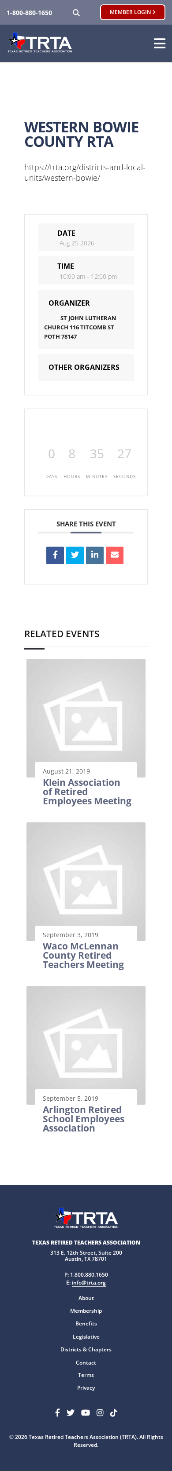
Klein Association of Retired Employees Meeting (87, 791)
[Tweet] (75, 555)
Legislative (86, 1336)
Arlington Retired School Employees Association (83, 1118)
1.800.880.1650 (89, 1274)
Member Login (131, 12)
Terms (86, 1375)
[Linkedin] (95, 555)
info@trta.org (89, 1282)
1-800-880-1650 (29, 12)
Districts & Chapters (86, 1349)
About (86, 1298)
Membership (86, 1310)
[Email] (114, 555)
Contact (86, 1362)
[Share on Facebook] (55, 555)
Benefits (86, 1323)
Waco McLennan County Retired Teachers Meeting (83, 955)
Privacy (86, 1387)
